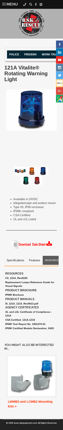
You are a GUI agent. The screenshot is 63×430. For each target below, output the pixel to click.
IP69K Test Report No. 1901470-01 (25, 324)
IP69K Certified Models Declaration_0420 (29, 328)
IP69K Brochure (14, 294)
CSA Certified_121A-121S (20, 319)
